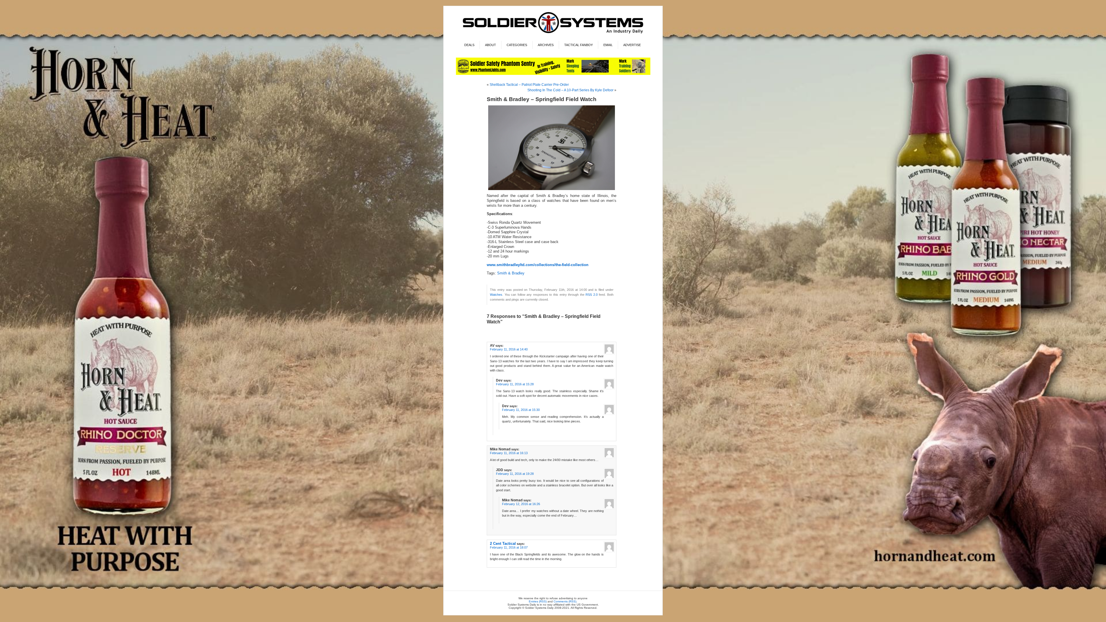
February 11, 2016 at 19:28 (515, 473)
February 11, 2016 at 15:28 (515, 384)
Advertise (632, 45)
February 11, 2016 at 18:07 (509, 547)
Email (608, 45)
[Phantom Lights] (553, 73)
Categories (517, 45)
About (490, 45)
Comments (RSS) (565, 601)
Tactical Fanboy (578, 45)
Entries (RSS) (538, 601)
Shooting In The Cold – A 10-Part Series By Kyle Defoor (570, 90)
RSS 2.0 (592, 294)
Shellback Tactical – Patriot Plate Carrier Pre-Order (529, 85)
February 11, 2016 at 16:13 (509, 453)
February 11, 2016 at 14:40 (509, 349)
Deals (469, 45)
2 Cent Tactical (503, 543)
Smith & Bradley (510, 273)
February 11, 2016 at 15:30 (521, 409)
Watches (496, 294)
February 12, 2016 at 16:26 (521, 504)
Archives (546, 45)
